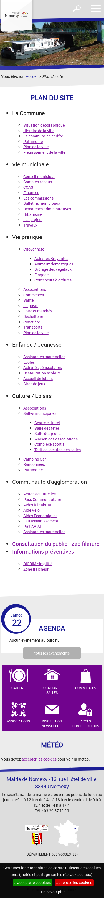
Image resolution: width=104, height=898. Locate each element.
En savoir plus (53, 891)
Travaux (30, 225)
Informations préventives (43, 551)
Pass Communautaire (42, 499)
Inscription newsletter (52, 723)
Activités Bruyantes (51, 258)
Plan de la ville (36, 146)
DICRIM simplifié (37, 563)
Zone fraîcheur (36, 569)
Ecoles (29, 362)
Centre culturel (47, 422)
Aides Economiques (40, 515)
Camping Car (34, 459)
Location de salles (52, 690)
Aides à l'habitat (37, 505)
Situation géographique (44, 125)
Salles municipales (39, 413)
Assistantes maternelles (44, 356)
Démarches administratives (47, 208)
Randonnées (34, 464)
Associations (34, 289)
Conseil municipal (39, 176)
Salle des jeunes (48, 433)
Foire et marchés (37, 310)
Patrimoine (33, 141)
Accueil (32, 76)
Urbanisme (32, 214)
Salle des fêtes (47, 428)
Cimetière (31, 322)
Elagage (41, 274)
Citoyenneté (33, 249)
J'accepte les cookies (32, 882)
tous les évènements (52, 653)
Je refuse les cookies (74, 882)
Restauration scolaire (42, 373)
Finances (31, 192)
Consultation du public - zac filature (56, 544)
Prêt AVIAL (32, 526)
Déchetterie (33, 316)
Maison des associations (56, 439)
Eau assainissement (40, 521)
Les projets (32, 219)
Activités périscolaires (42, 367)
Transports (32, 327)
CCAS (28, 187)
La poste (30, 305)
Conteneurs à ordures (53, 280)
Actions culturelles (39, 493)
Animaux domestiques (53, 264)
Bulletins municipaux (41, 203)
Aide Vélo (31, 510)
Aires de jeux (34, 383)
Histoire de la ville (38, 130)
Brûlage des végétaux (53, 269)
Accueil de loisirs (38, 378)
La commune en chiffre (43, 136)
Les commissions (38, 198)
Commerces (33, 294)
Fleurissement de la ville (44, 152)
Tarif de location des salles (57, 449)
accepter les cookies (39, 759)
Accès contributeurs (85, 723)
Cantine (18, 688)
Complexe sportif (49, 444)
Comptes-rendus (37, 181)
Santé (28, 300)
